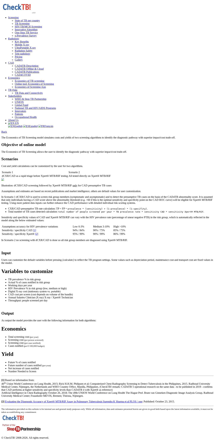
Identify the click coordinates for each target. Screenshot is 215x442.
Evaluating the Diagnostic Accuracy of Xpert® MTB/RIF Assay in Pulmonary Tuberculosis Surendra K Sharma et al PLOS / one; (74, 401)
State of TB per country (27, 20)
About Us (13, 120)
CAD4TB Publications (27, 71)
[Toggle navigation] (34, 12)
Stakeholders (15, 96)
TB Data (12, 90)
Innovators (20, 111)
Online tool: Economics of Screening (34, 83)
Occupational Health (26, 117)
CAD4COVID (23, 74)
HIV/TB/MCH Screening (28, 26)
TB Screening (22, 23)
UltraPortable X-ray (25, 47)
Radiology (13, 38)
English (18, 126)
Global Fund (21, 105)
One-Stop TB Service (26, 32)
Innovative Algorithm (26, 29)
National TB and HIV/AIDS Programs (35, 108)
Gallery (19, 59)
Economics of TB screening (29, 80)
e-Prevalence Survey (26, 35)
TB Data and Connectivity (29, 93)
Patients (19, 114)
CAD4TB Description (26, 65)
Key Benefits (22, 41)
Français (48, 126)
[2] (36, 233)
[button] (13, 123)
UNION (19, 102)
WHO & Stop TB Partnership (30, 99)
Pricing (18, 56)
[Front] (17, 11)
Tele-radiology (22, 53)
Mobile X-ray (22, 44)
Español (33, 126)
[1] (34, 230)
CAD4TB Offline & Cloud (29, 68)
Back (4, 131)
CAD (11, 62)
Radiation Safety (23, 50)
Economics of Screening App (30, 86)
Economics (14, 77)
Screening (13, 17)
